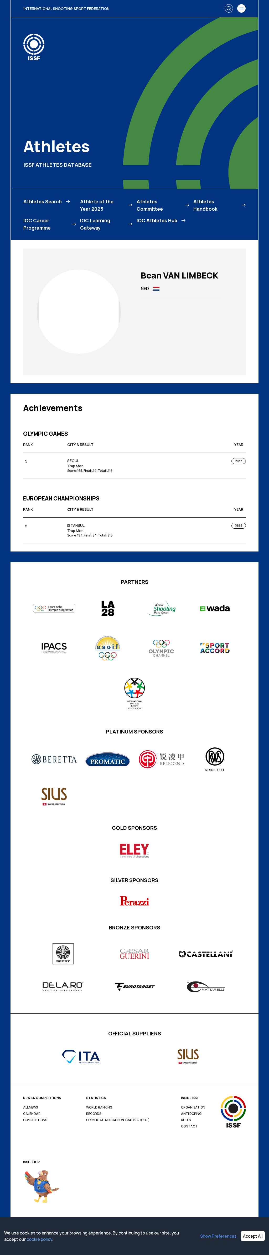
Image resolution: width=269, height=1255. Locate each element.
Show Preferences (218, 1236)
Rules (186, 1120)
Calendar (31, 1114)
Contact (189, 1126)
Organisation (193, 1107)
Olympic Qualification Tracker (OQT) (117, 1120)
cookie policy (39, 1239)
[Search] (229, 8)
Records (93, 1114)
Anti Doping (191, 1114)
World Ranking (99, 1107)
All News (30, 1107)
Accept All (253, 1236)
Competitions (35, 1120)
